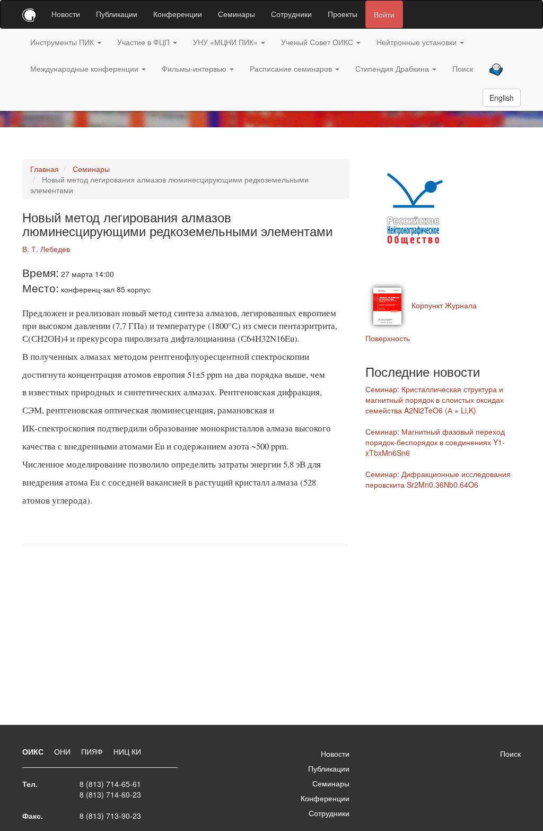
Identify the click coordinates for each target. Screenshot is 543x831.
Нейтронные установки (417, 42)
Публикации (116, 13)
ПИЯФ (93, 751)
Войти (384, 14)
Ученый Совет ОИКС (318, 42)
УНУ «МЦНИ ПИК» (226, 42)
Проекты (342, 13)
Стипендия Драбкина (393, 68)
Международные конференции (85, 68)
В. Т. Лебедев (46, 249)
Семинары (236, 13)
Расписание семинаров (292, 68)
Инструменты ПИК (63, 42)
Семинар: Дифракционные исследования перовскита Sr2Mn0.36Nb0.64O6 (438, 479)
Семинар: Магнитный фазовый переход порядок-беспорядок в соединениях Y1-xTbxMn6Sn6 (435, 442)
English (501, 97)
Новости (65, 13)
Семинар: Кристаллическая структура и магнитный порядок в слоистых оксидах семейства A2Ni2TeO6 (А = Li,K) (434, 400)
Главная (44, 168)
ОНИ (63, 751)
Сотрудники (291, 13)
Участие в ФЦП (144, 42)
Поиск (462, 68)
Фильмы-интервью (195, 68)
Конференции (177, 13)
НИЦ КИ (127, 751)
